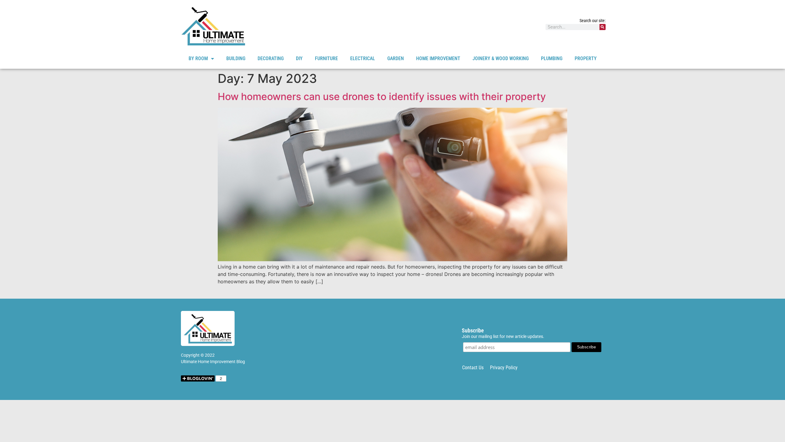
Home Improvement (438, 58)
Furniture (326, 58)
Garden (395, 58)
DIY (299, 58)
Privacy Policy (504, 367)
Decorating (271, 58)
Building (235, 58)
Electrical (362, 58)
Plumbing (551, 58)
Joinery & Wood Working (501, 58)
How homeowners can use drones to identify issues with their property (382, 97)
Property (586, 58)
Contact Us (473, 367)
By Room (198, 58)
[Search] (602, 27)
